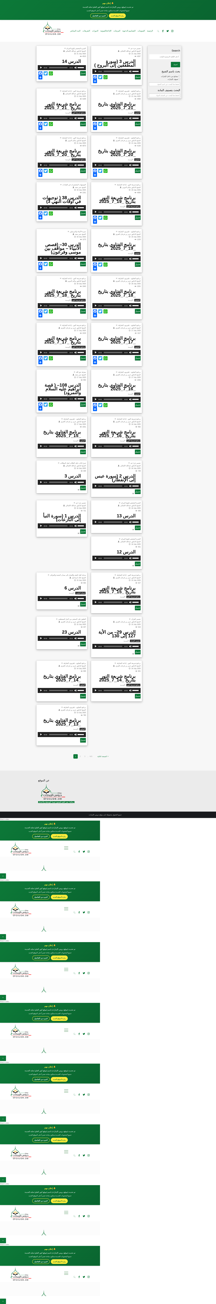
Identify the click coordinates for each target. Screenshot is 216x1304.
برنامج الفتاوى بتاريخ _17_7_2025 (117, 340)
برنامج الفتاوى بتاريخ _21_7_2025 (117, 105)
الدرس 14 (71, 61)
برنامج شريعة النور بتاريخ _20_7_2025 (62, 152)
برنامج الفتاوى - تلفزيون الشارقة (129, 91)
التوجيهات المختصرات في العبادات (74, 185)
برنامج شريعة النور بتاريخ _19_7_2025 (117, 199)
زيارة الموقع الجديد (117, 16)
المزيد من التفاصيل (99, 16)
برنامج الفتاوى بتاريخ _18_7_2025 (117, 293)
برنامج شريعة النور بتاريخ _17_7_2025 (62, 340)
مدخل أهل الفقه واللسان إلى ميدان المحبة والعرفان (68, 575)
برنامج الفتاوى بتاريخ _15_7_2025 (62, 433)
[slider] (81, 67)
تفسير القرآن (135, 619)
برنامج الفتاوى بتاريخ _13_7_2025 (62, 722)
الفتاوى (137, 113)
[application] (62, 67)
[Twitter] (167, 31)
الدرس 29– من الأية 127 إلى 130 (117, 633)
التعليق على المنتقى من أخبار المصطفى (72, 619)
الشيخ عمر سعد (80, 187)
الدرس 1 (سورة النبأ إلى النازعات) (62, 517)
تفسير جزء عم (135, 48)
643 (91, 756)
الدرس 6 (72, 587)
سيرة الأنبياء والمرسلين (77, 231)
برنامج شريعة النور (78, 113)
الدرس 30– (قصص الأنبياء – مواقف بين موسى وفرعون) (62, 248)
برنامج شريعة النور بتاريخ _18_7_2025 (62, 293)
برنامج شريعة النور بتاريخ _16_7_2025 (117, 433)
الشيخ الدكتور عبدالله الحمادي (75, 94)
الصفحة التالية (102, 756)
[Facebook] (163, 31)
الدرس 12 (126, 551)
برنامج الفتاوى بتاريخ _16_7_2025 (117, 386)
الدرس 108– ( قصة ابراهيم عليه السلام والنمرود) (63, 388)
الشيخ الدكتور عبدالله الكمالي (75, 51)
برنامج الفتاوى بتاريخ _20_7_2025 (117, 152)
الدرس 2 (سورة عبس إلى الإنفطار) (115, 477)
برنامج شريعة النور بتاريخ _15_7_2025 (117, 589)
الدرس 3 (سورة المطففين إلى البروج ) (115, 63)
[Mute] (75, 67)
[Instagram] (172, 31)
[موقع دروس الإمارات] (53, 27)
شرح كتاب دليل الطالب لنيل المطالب (73, 463)
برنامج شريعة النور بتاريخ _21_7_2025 (62, 105)
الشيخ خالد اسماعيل (78, 578)
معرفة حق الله (81, 372)
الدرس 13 (126, 515)
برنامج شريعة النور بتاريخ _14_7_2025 (117, 678)
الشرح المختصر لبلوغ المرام (76, 48)
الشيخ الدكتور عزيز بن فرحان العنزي (127, 94)
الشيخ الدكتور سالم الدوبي (76, 140)
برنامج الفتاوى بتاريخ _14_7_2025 (62, 678)
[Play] (41, 67)
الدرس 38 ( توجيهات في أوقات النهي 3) (61, 199)
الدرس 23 (71, 632)
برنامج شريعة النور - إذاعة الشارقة (74, 91)
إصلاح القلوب (80, 593)
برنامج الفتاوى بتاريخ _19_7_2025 (117, 246)
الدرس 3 (72, 476)
